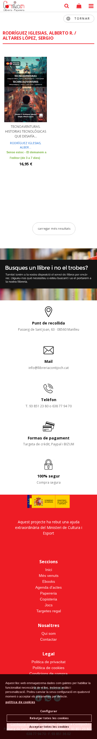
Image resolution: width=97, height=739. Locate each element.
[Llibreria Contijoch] (12, 6)
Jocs (49, 605)
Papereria (48, 593)
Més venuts (48, 575)
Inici (48, 570)
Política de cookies (48, 668)
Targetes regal (48, 611)
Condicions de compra (48, 673)
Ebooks (48, 581)
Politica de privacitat (48, 662)
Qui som (48, 633)
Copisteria (48, 599)
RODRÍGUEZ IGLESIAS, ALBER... (25, 145)
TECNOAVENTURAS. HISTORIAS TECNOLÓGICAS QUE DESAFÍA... (25, 131)
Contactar (48, 639)
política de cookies (20, 702)
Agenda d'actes (48, 587)
